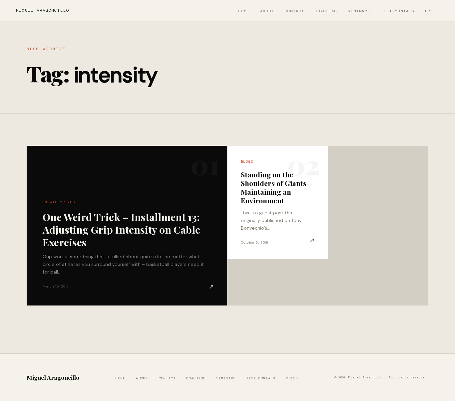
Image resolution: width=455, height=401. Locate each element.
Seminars (359, 11)
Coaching (326, 11)
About (267, 11)
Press (432, 11)
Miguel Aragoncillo (42, 10)
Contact (294, 11)
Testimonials (397, 11)
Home (243, 11)
